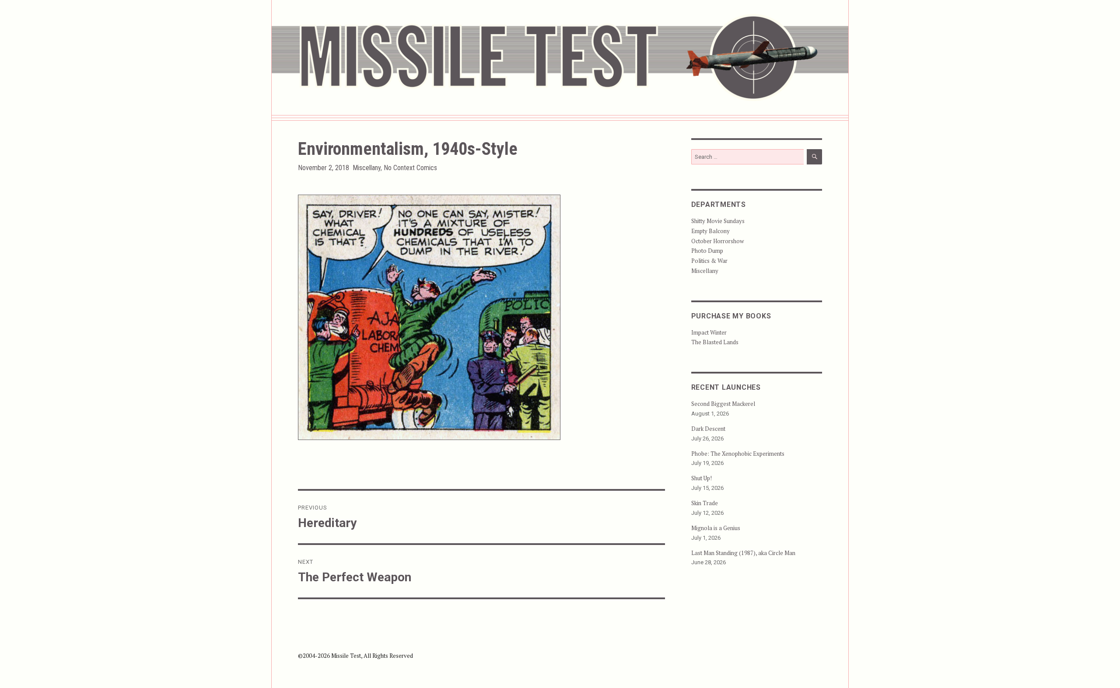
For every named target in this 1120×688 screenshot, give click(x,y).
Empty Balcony (710, 231)
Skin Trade (704, 503)
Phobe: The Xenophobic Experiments (737, 454)
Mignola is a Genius (715, 528)
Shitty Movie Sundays (718, 221)
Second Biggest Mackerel (723, 404)
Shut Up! (701, 478)
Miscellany (367, 168)
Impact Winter (709, 332)
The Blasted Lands (714, 342)
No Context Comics (410, 168)
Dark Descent (708, 429)
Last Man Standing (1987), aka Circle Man (743, 553)
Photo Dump (707, 251)
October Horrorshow (717, 241)
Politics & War (709, 261)
